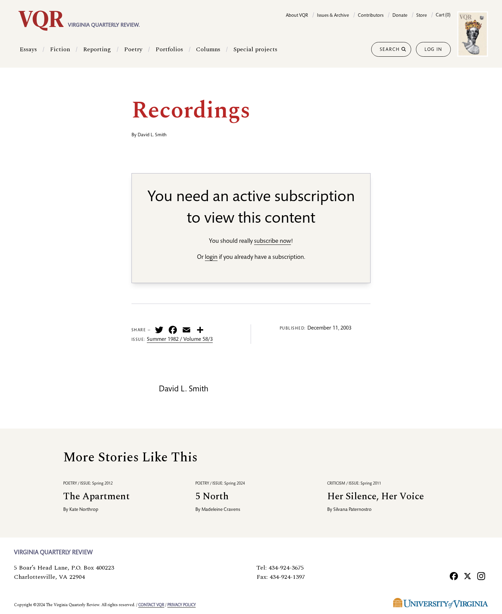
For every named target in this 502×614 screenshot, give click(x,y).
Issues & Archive (333, 15)
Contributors (371, 15)
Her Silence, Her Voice (375, 496)
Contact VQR (151, 605)
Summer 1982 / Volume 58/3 (180, 340)
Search (390, 49)
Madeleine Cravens (220, 509)
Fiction (60, 49)
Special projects (255, 49)
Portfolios (169, 49)
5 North (212, 496)
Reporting (97, 49)
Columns (208, 49)
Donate (399, 15)
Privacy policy (181, 605)
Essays (28, 49)
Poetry (133, 49)
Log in (433, 49)
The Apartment (96, 496)
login (211, 257)
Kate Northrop (83, 509)
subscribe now (272, 241)
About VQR (297, 15)
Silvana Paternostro (352, 509)
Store (421, 15)
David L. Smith (152, 135)
